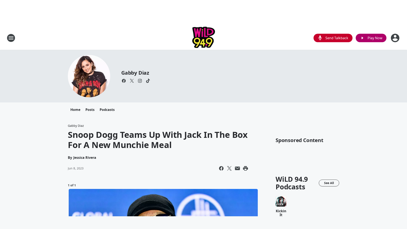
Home (75, 109)
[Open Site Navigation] (11, 38)
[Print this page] (245, 168)
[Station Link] (203, 38)
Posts (90, 109)
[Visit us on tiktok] (148, 80)
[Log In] (395, 38)
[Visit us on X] (131, 80)
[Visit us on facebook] (123, 80)
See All (329, 183)
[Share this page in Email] (237, 168)
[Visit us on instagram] (139, 80)
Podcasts (107, 109)
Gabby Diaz (135, 72)
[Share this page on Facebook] (221, 168)
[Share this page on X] (229, 168)
